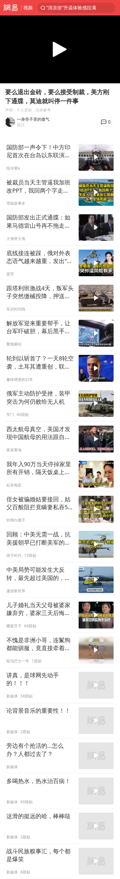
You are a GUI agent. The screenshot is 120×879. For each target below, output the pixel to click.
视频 (28, 7)
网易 (10, 7)
